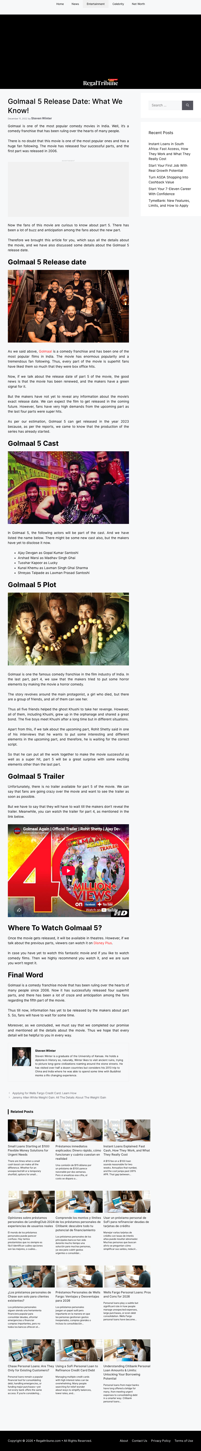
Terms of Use (184, 1441)
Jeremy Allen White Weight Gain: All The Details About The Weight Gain (59, 1097)
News (75, 3)
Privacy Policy (161, 1441)
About (124, 1441)
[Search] (187, 105)
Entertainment (96, 3)
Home (60, 3)
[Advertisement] (100, 42)
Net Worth (138, 3)
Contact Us (139, 1441)
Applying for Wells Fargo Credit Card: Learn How (44, 1093)
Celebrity (118, 3)
